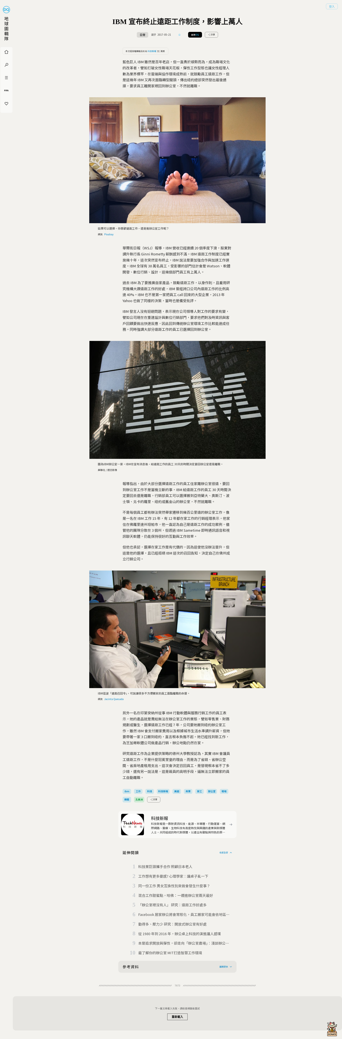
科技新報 (152, 51)
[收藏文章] (179, 34)
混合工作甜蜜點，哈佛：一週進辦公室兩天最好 (175, 895)
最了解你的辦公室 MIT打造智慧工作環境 (170, 952)
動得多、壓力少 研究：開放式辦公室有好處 (172, 924)
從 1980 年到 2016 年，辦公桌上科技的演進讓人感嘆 (179, 933)
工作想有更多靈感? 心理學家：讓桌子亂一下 (173, 876)
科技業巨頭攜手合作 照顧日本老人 (165, 866)
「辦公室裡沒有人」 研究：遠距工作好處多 (172, 904)
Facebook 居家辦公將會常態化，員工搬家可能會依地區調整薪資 (184, 915)
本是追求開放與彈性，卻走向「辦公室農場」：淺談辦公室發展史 (183, 943)
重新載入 (177, 1016)
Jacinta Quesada (114, 699)
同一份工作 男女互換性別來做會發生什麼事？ (174, 885)
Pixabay (108, 234)
